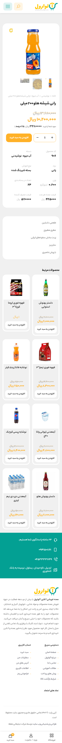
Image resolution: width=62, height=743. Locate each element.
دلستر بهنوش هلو (46, 497)
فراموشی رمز (23, 674)
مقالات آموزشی (49, 668)
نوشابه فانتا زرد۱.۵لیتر (16, 368)
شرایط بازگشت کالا (48, 679)
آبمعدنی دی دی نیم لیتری (16, 499)
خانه (54, 96)
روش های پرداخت (48, 674)
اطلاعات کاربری (22, 668)
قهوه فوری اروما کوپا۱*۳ (16, 305)
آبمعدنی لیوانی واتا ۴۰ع (45, 434)
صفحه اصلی (50, 652)
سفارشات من (23, 658)
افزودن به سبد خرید (19, 138)
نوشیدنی (45, 96)
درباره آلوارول (50, 658)
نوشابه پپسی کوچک (16, 432)
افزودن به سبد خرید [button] (45, 329)
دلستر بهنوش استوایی (46, 305)
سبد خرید (24, 652)
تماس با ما (51, 663)
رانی (53, 170)
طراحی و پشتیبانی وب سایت (44, 724)
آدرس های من (22, 663)
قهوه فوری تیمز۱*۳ (45, 368)
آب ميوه (35, 96)
